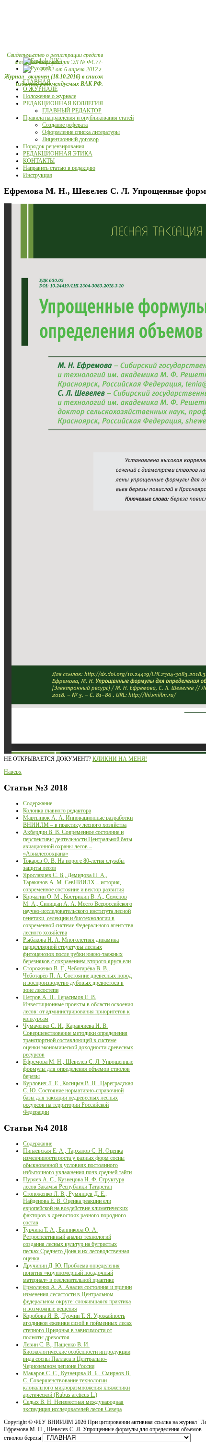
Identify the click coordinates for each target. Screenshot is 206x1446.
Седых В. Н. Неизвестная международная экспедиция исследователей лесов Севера (73, 1406)
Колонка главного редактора (57, 810)
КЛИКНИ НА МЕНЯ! (119, 759)
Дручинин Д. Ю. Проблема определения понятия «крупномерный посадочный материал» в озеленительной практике (71, 1272)
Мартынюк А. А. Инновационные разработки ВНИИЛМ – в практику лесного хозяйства (78, 821)
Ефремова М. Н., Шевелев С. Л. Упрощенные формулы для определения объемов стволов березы (78, 1068)
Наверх (13, 771)
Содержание (37, 803)
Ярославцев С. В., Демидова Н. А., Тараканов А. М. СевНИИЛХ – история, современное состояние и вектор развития (73, 882)
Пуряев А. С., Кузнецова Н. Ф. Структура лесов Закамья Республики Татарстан (73, 1183)
